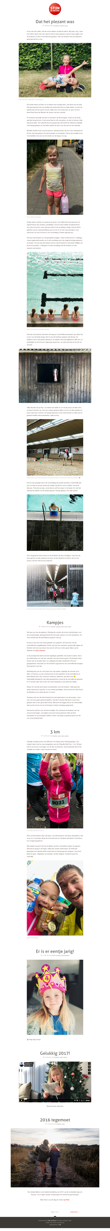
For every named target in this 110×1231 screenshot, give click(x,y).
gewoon (67, 736)
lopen (62, 736)
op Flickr (66, 1200)
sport (62, 626)
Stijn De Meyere (52, 1220)
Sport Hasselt (40, 650)
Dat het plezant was (55, 21)
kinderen (56, 26)
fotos (63, 1124)
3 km (55, 732)
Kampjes (55, 622)
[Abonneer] (55, 1217)
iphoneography (65, 955)
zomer (65, 626)
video (61, 1057)
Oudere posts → (74, 1212)
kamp (66, 26)
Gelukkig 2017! (55, 1053)
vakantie (61, 26)
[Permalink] (43, 26)
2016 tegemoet (55, 1120)
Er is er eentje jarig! (55, 951)
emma (53, 955)
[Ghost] (60, 1224)
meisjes (65, 1057)
